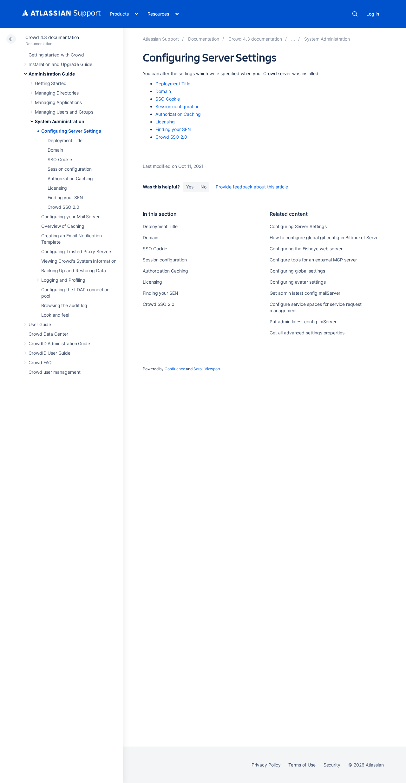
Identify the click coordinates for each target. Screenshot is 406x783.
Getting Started (51, 83)
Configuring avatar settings (297, 282)
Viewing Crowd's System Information (78, 261)
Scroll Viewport (206, 368)
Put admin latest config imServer (303, 321)
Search (355, 14)
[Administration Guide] (293, 39)
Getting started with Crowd (56, 54)
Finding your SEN (65, 197)
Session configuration (70, 169)
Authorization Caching (70, 178)
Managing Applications (58, 102)
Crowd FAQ (40, 362)
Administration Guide (52, 73)
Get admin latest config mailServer (305, 293)
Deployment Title (65, 140)
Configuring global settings (297, 270)
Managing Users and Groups (64, 112)
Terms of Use (301, 764)
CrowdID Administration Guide (59, 343)
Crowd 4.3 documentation (52, 37)
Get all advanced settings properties (307, 332)
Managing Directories (57, 92)
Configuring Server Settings (71, 131)
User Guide (40, 324)
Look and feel (55, 315)
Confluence (175, 368)
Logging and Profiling (63, 280)
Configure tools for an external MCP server (313, 259)
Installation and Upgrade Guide (60, 64)
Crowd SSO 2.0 (63, 207)
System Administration (59, 121)
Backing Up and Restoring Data (73, 270)
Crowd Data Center (48, 334)
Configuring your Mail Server (70, 216)
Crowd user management (55, 372)
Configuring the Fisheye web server (306, 248)
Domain (55, 150)
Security (332, 764)
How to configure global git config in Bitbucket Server (325, 237)
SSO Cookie (60, 159)
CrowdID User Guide (49, 353)
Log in (372, 13)
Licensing (57, 188)
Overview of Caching (62, 226)
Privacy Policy (266, 764)
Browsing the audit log (64, 305)
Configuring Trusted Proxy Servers (76, 251)
